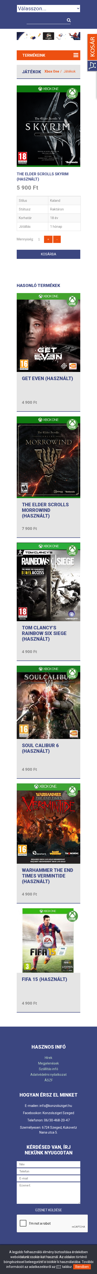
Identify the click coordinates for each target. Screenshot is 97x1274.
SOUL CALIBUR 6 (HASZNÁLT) (40, 748)
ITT (58, 1267)
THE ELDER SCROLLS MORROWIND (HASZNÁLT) (45, 510)
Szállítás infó (48, 1069)
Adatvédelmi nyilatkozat (48, 1074)
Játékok (70, 71)
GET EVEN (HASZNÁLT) (47, 378)
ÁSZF (48, 1080)
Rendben (82, 1267)
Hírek (48, 1058)
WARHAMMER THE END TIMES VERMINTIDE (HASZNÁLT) (47, 875)
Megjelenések (48, 1063)
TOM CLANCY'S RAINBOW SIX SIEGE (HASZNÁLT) (44, 633)
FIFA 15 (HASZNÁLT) (44, 979)
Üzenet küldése (48, 1210)
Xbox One (51, 71)
